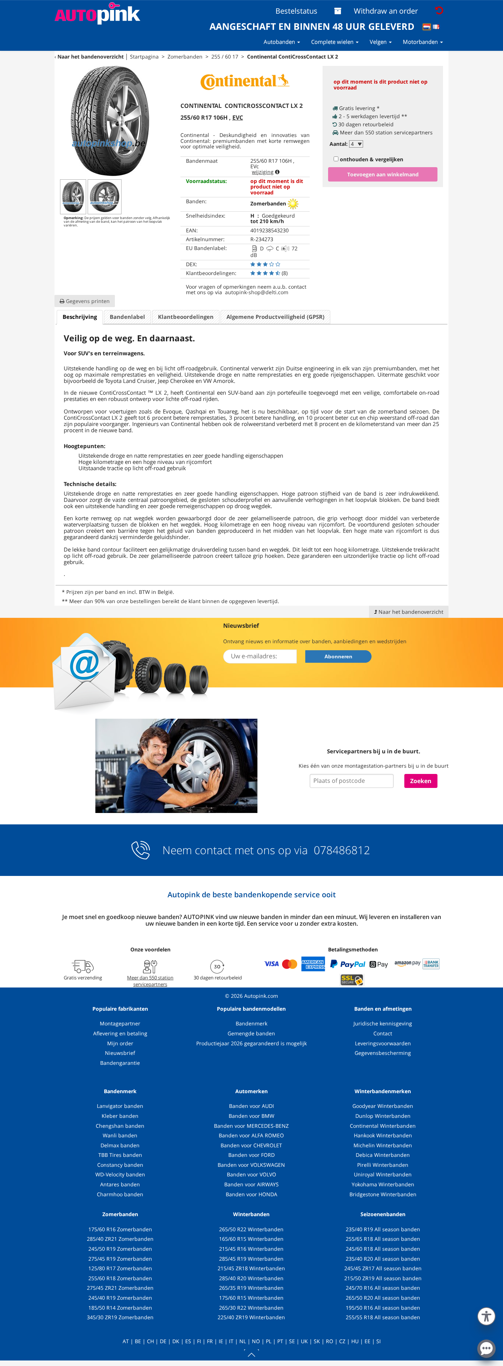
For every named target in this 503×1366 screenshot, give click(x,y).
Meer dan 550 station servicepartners (150, 980)
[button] (486, 1314)
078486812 (340, 850)
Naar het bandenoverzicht (90, 56)
